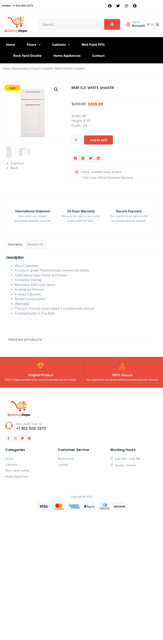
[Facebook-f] (8, 438)
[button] (56, 89)
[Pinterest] (134, 5)
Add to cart (98, 140)
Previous (17, 163)
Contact (98, 56)
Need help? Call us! (29, 424)
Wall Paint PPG (93, 45)
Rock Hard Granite (27, 56)
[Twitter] (118, 5)
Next (14, 168)
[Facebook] (110, 5)
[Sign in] (128, 24)
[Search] (112, 24)
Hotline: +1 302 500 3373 (17, 5)
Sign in (136, 22)
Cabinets (59, 45)
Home (10, 45)
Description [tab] (15, 244)
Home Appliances (66, 56)
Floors (31, 45)
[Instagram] (126, 5)
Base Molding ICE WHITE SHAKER (32, 68)
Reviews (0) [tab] (35, 244)
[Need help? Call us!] (9, 425)
